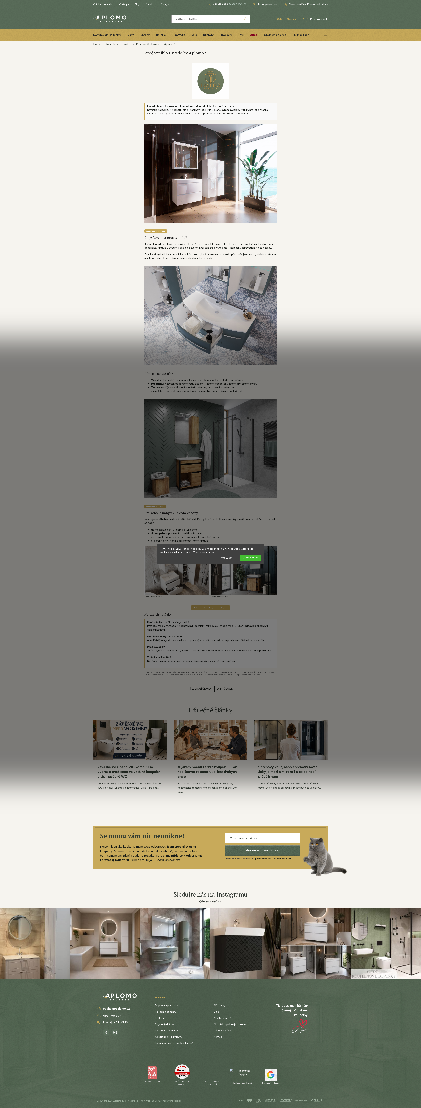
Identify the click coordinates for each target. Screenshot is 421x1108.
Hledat (245, 19)
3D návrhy (219, 1005)
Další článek (225, 688)
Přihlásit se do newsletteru (262, 850)
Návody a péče (222, 1030)
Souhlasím (252, 557)
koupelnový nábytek (193, 106)
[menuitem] (107, 34)
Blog (137, 4)
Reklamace (161, 1018)
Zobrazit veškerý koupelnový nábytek (210, 608)
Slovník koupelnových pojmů (230, 1024)
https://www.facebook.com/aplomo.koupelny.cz (106, 1031)
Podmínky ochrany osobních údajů (174, 1043)
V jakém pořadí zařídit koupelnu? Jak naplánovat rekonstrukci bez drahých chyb (207, 772)
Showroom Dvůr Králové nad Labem (308, 4)
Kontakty (150, 4)
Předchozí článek (200, 688)
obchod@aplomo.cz (116, 1008)
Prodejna (165, 4)
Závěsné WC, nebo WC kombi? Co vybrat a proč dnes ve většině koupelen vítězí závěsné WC (129, 772)
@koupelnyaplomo (210, 901)
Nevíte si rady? (222, 1018)
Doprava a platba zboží (168, 1005)
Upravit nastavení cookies (168, 1101)
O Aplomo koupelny (103, 4)
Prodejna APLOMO (115, 1022)
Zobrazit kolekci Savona (155, 231)
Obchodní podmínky (166, 1030)
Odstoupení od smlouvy (168, 1036)
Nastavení (227, 557)
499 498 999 (112, 1015)
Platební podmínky (165, 1011)
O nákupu (124, 4)
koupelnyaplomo (115, 1031)
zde (213, 552)
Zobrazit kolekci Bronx (155, 506)
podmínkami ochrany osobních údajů (273, 859)
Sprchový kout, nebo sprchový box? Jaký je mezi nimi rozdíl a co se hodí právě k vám (287, 772)
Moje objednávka (164, 1024)
